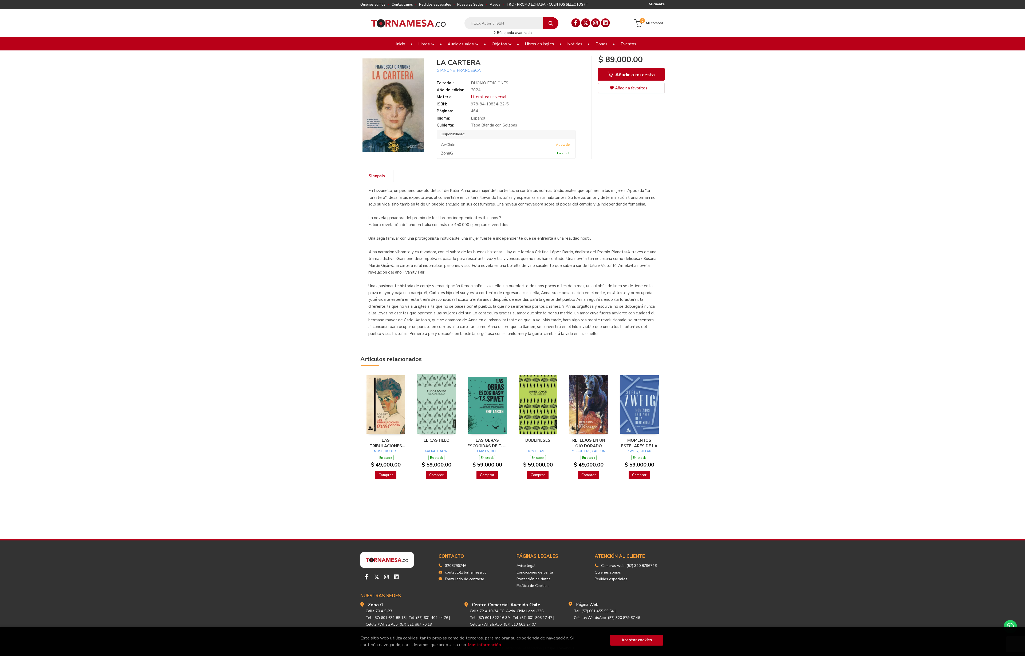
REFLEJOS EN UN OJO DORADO (588, 443)
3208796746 (455, 565)
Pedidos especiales (435, 4)
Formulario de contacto (464, 579)
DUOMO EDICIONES (489, 83)
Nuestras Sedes (470, 4)
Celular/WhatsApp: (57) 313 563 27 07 (503, 624)
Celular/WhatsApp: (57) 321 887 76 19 (399, 624)
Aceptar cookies (636, 640)
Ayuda (495, 4)
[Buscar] (550, 23)
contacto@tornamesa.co (466, 572)
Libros (424, 44)
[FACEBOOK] (575, 22)
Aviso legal (526, 565)
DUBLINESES (537, 440)
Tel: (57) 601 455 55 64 (594, 611)
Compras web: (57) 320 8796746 (629, 565)
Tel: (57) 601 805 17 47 (532, 617)
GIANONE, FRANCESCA (459, 70)
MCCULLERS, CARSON (588, 451)
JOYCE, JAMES (538, 451)
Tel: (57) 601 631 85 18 (385, 617)
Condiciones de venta (535, 572)
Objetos (500, 44)
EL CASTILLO (437, 440)
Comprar (386, 474)
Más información (484, 645)
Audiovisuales (461, 44)
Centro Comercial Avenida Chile (506, 605)
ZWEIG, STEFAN (639, 451)
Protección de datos (533, 579)
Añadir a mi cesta (634, 75)
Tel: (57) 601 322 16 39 (490, 617)
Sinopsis (377, 176)
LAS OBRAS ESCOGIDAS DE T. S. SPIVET (487, 443)
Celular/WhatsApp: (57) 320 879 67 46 (607, 617)
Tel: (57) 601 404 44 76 (428, 617)
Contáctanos (402, 4)
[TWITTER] (585, 22)
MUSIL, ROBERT (386, 451)
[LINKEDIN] (605, 22)
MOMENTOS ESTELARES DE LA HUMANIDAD (639, 443)
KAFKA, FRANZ (436, 451)
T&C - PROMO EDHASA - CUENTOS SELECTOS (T (547, 4)
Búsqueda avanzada (514, 33)
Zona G (375, 605)
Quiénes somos (372, 4)
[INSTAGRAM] (595, 22)
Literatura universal (488, 97)
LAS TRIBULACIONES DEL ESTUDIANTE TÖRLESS (385, 443)
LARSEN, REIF (487, 451)
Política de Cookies (533, 585)
